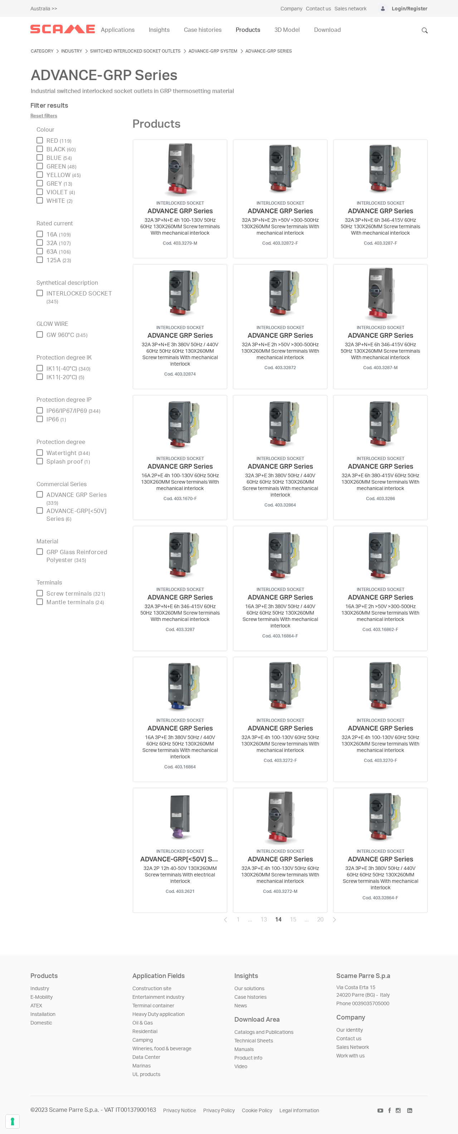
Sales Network (352, 1047)
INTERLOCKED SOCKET (79, 297)
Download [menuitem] (327, 30)
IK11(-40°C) (69, 369)
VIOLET (61, 192)
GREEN (61, 167)
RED (59, 141)
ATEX (36, 1005)
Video (240, 1066)
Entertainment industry (158, 997)
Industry (39, 988)
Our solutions (249, 988)
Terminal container (153, 1005)
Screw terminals (76, 594)
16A (59, 235)
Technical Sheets (253, 1040)
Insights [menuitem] (159, 30)
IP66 (56, 419)
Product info (248, 1058)
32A (59, 243)
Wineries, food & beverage (161, 1048)
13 (265, 921)
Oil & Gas (142, 1023)
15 (295, 921)
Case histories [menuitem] (202, 30)
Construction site (151, 988)
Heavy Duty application (158, 1014)
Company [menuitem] (291, 8)
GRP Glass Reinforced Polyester (77, 556)
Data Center (146, 1057)
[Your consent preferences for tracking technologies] (12, 1121)
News (240, 1005)
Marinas (141, 1066)
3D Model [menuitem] (287, 30)
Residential (144, 1031)
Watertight (68, 453)
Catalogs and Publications (263, 1032)
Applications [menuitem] (118, 30)
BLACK (61, 149)
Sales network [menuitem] (350, 8)
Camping (142, 1040)
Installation (42, 1014)
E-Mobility (41, 997)
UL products (146, 1074)
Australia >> (43, 8)
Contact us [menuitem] (318, 8)
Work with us (350, 1056)
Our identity (349, 1030)
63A (59, 252)
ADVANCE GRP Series (77, 498)
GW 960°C (67, 335)
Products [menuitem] (248, 30)
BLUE (59, 158)
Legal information (299, 1110)
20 (322, 921)
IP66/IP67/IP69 (73, 411)
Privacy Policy (219, 1110)
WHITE (60, 201)
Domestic (41, 1023)
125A (59, 260)
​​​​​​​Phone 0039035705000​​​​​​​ (362, 1003)
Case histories (250, 997)
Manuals (244, 1049)
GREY (59, 184)
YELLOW (64, 175)
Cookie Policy (257, 1110)
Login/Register (410, 8)
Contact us (348, 1038)
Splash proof (68, 462)
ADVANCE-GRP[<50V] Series (77, 515)
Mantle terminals (75, 602)
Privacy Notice (179, 1110)
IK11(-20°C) (65, 377)
